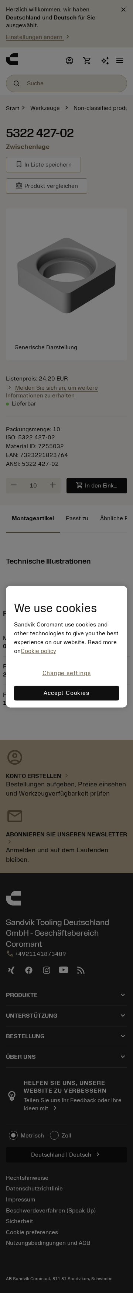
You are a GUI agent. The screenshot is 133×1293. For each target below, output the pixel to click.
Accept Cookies (66, 693)
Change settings (66, 673)
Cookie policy (38, 651)
